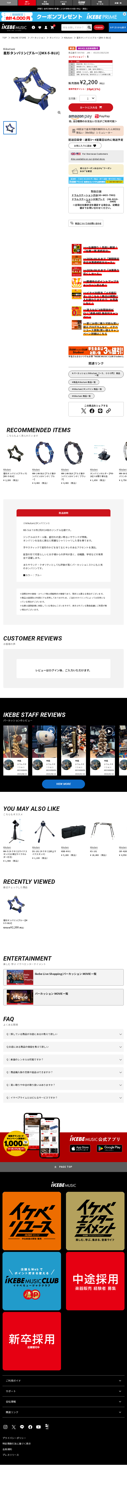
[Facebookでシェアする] (91, 410)
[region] (63, 910)
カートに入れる (89, 107)
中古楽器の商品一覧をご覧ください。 (69, 1064)
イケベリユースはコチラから (95, 1090)
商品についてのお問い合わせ (88, 223)
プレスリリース (10, 1455)
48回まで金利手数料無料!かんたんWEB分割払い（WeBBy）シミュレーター (98, 130)
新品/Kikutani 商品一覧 (84, 382)
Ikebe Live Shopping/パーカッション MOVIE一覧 (65, 974)
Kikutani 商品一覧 (82, 396)
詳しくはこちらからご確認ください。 (47, 1077)
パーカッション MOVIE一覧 (51, 994)
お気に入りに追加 (83, 145)
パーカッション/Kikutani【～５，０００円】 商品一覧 (96, 374)
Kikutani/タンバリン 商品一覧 (87, 389)
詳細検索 (99, 27)
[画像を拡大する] (59, 112)
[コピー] (108, 410)
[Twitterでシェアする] (83, 410)
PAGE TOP (65, 1167)
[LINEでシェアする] (100, 410)
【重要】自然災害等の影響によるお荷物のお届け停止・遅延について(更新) (63, 8)
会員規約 (7, 1449)
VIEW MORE (63, 784)
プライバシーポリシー (14, 1438)
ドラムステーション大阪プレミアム (88, 200)
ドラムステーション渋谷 (85, 195)
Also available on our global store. (88, 159)
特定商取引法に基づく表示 (16, 1443)
